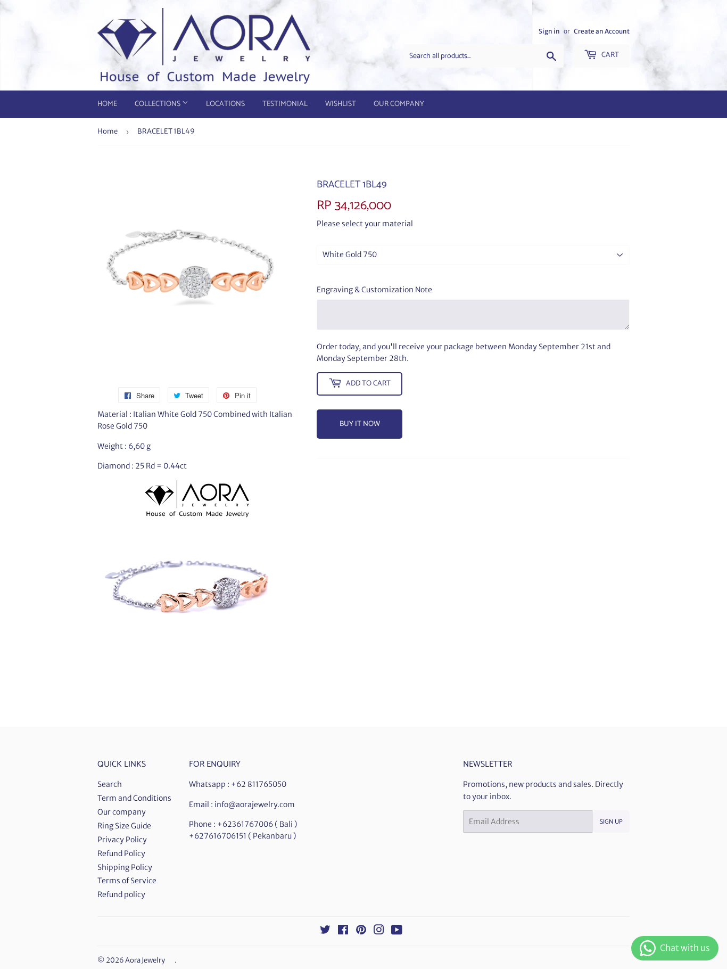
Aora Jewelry (145, 960)
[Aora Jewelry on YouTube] (396, 931)
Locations (225, 104)
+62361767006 (245, 824)
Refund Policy (121, 853)
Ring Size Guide (124, 826)
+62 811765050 (258, 784)
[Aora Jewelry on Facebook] (343, 931)
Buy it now (360, 424)
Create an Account (602, 31)
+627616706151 (217, 836)
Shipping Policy (124, 867)
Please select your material (365, 223)
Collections (158, 104)
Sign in (549, 31)
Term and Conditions (134, 798)
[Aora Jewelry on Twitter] (325, 931)
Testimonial (285, 104)
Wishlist (340, 104)
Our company (121, 812)
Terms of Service (126, 880)
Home (107, 104)
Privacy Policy (122, 839)
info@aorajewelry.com (254, 804)
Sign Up (611, 822)
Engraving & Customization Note (374, 289)
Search (109, 784)
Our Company (399, 104)
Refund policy (121, 894)
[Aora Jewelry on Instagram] (379, 931)
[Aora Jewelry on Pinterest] (361, 931)
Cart (609, 55)
